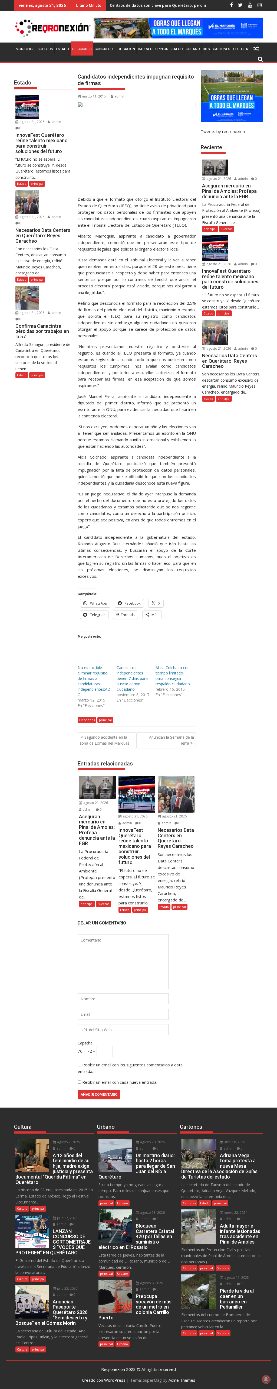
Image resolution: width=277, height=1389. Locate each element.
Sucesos (45, 49)
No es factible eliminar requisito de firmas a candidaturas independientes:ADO (94, 681)
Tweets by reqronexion (223, 131)
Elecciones (82, 49)
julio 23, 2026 (66, 1288)
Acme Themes (182, 1380)
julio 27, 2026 (66, 1218)
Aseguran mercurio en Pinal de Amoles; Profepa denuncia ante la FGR (175, 5)
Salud (177, 49)
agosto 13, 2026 (152, 1212)
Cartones (221, 49)
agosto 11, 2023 (236, 1277)
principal (105, 720)
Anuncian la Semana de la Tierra (171, 740)
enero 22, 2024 (235, 1212)
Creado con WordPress (104, 1380)
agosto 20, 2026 (152, 1142)
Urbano (193, 49)
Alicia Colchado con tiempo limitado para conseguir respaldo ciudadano (173, 675)
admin (119, 96)
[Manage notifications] (266, 1379)
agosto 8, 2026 (151, 1283)
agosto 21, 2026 (95, 802)
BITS (206, 49)
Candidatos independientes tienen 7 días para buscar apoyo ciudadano (132, 678)
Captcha (85, 1043)
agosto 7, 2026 (68, 1142)
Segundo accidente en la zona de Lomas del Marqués (105, 740)
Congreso (104, 49)
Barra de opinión (153, 49)
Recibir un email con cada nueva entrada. (119, 1082)
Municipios (25, 49)
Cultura (240, 49)
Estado (62, 49)
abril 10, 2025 (234, 1142)
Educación (125, 49)
